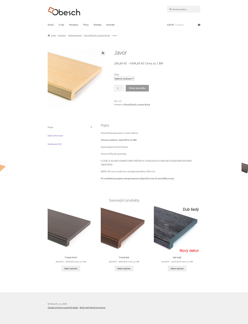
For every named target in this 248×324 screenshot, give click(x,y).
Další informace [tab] (55, 135)
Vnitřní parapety (75, 35)
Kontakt (110, 24)
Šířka (116, 74)
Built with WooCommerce (92, 307)
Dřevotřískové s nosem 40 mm (97, 35)
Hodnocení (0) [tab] (54, 144)
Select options (70, 268)
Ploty (86, 24)
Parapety (73, 24)
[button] (103, 53)
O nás (61, 24)
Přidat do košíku (137, 88)
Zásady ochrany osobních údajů (63, 307)
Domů (51, 24)
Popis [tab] (50, 127)
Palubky (97, 24)
